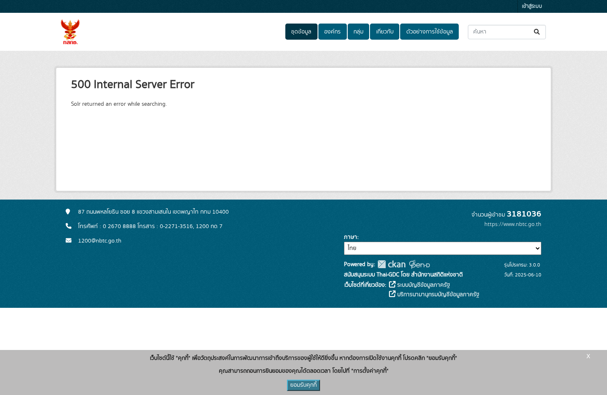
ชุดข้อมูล (301, 32)
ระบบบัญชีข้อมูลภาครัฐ (423, 285)
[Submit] (537, 32)
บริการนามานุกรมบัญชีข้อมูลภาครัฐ (437, 294)
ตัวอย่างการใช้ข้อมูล (429, 32)
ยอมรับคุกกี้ (303, 385)
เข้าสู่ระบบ (532, 6)
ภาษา (350, 237)
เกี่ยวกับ (385, 32)
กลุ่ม (358, 32)
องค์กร (332, 32)
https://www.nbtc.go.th (512, 224)
